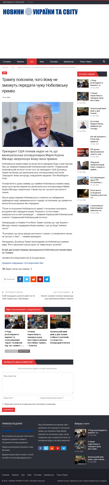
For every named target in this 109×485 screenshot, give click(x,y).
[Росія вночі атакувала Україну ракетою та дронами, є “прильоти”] (83, 193)
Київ (42, 61)
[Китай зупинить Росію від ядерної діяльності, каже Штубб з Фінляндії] (83, 139)
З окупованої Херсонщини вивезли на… (96, 208)
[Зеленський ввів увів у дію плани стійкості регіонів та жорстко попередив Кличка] (60, 322)
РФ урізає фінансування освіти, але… (97, 151)
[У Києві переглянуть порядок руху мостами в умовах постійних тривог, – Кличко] (38, 322)
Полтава (54, 61)
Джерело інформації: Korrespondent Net (22, 263)
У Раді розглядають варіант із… (96, 82)
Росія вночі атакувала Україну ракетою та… (98, 194)
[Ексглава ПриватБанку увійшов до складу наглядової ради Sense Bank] (83, 124)
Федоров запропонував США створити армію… (97, 166)
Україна (20, 61)
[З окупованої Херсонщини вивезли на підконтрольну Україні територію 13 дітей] (83, 208)
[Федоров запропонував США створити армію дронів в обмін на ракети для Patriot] (83, 165)
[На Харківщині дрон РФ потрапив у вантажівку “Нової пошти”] (83, 180)
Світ (32, 61)
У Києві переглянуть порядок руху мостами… (97, 97)
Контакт (30, 2)
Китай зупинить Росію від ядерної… (98, 139)
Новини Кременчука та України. (95, 481)
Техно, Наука (86, 61)
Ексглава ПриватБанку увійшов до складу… (96, 125)
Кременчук (69, 61)
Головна (7, 61)
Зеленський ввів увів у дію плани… (98, 110)
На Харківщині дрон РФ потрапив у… (97, 180)
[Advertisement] (54, 35)
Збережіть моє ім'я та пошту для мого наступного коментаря (30, 404)
